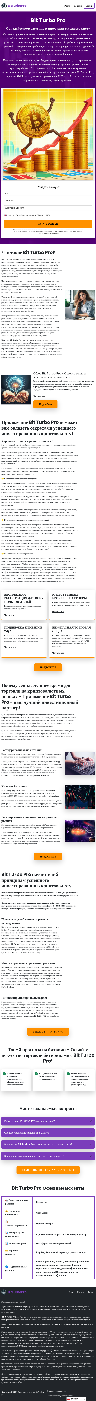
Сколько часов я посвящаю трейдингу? (26, 1133)
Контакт (78, 5)
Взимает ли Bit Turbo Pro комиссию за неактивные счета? (38, 1144)
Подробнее (45, 404)
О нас (71, 1292)
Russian (74, 1398)
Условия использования (56, 1391)
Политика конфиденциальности (60, 1395)
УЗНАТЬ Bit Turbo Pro (48, 1031)
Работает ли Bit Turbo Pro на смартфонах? (29, 1121)
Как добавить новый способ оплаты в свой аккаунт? (34, 1156)
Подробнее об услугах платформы (48, 1170)
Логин (89, 5)
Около (67, 5)
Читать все (39, 395)
